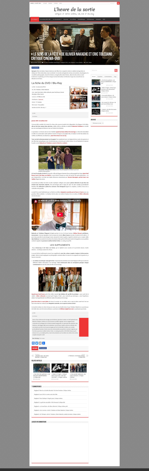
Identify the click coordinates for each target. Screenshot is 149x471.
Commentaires (108, 76)
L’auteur (50, 3)
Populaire (100, 76)
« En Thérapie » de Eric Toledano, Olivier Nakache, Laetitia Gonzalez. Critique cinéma (59, 414)
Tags (115, 76)
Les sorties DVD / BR (45, 19)
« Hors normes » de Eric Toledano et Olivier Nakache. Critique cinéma (56, 410)
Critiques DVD (64, 62)
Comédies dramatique (54, 62)
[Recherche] (118, 3)
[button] (60, 157)
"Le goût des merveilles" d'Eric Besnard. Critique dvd (52, 402)
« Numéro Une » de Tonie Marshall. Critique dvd (41, 356)
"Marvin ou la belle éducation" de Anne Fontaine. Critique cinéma (55, 390)
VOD (104, 19)
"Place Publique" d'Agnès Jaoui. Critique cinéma (50, 398)
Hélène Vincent (77, 233)
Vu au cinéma (79, 62)
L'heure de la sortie (74, 9)
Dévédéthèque (81, 19)
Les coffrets (73, 19)
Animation (98, 19)
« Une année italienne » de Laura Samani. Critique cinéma (78, 375)
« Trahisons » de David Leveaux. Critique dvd (76, 356)
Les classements (57, 19)
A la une (38, 51)
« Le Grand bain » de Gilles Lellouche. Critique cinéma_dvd (53, 406)
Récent (93, 76)
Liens (60, 3)
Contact (56, 3)
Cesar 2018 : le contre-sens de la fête (48, 394)
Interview (65, 19)
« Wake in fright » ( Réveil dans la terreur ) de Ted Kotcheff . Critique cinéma (59, 375)
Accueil (45, 3)
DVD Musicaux (90, 19)
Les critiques (34, 19)
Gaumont (40, 99)
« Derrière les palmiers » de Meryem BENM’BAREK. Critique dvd (41, 375)
